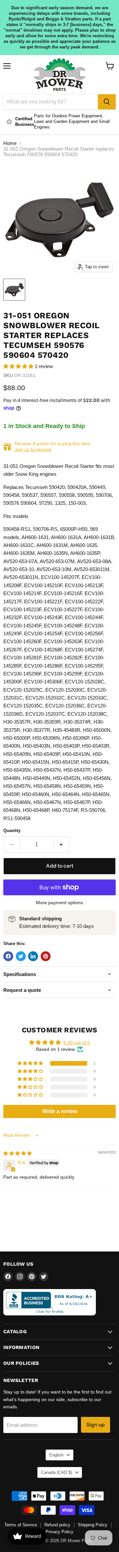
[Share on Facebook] (8, 956)
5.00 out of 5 (76, 1042)
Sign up (95, 1425)
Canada (56, 1472)
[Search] (107, 101)
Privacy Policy (59, 1531)
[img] (17, 1153)
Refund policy (57, 1524)
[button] (19, 366)
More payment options (59, 902)
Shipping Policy (92, 1524)
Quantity (11, 830)
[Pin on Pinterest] (46, 956)
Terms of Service (20, 1524)
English (56, 1454)
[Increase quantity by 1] (62, 844)
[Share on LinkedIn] (33, 956)
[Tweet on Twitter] (21, 956)
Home (10, 143)
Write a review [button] (59, 1111)
